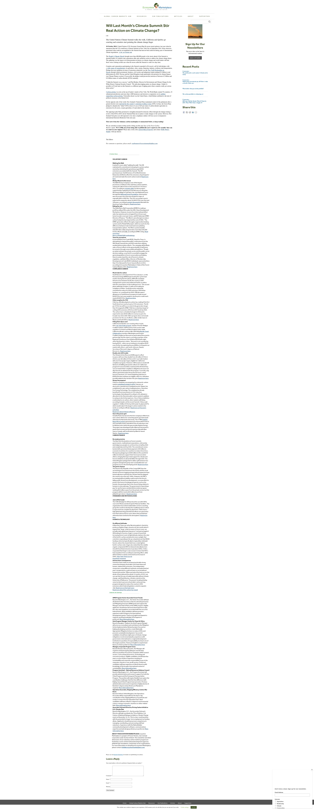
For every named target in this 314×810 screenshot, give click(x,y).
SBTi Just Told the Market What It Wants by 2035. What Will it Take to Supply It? (194, 101)
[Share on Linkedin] (193, 112)
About (191, 16)
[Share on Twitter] (187, 112)
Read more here (135, 204)
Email (108, 783)
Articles (178, 16)
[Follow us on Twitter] (109, 750)
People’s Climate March (116, 56)
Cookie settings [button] (185, 807)
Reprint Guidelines (118, 754)
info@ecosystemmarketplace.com (133, 747)
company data (129, 188)
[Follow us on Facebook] (107, 750)
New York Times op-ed (124, 556)
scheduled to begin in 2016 (126, 384)
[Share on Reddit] (190, 112)
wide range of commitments (116, 68)
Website (108, 786)
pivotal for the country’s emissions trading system (136, 104)
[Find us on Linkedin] (112, 750)
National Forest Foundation (129, 194)
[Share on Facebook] (184, 112)
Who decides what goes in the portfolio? (193, 88)
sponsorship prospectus (145, 129)
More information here (127, 619)
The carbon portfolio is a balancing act (193, 94)
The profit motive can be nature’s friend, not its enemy (195, 72)
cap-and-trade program (123, 325)
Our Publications (160, 16)
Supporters (204, 16)
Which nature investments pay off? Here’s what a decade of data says (195, 81)
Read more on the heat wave (125, 588)
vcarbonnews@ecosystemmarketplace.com (145, 143)
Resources (142, 16)
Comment (109, 775)
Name (108, 779)
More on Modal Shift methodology (124, 235)
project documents (134, 202)
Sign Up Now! (195, 58)
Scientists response (119, 558)
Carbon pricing (111, 92)
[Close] (312, 769)
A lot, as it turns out (125, 52)
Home (124, 803)
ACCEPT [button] (194, 807)
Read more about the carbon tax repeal (125, 590)
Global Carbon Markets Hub (117, 16)
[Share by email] (196, 112)
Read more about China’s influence (124, 412)
